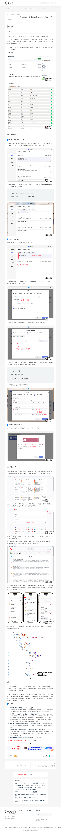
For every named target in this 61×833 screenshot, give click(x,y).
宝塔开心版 (15, 827)
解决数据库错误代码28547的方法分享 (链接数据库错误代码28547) (26, 729)
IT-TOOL (52, 827)
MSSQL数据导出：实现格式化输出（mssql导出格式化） (24, 708)
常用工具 (7, 827)
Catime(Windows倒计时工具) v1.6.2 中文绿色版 (27, 789)
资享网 (11, 9)
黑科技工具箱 (39, 827)
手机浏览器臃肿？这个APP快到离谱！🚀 (25, 798)
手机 (29, 585)
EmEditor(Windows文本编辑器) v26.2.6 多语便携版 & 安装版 (30, 785)
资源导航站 (25, 827)
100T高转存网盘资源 (32, 827)
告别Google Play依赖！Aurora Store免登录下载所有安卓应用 (30, 783)
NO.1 (11, 755)
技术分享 (15, 9)
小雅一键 (20, 827)
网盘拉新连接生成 (46, 827)
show (12, 26)
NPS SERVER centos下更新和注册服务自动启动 (17, 765)
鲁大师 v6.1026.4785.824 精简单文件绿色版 (26, 792)
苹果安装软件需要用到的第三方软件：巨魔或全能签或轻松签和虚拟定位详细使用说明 (43, 766)
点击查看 (35, 740)
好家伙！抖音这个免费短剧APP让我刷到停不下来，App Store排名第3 (30, 801)
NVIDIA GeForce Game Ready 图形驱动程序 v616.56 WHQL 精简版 (30, 795)
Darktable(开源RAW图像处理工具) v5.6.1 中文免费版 (28, 787)
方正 (10, 49)
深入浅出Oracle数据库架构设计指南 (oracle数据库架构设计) (24, 714)
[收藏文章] (46, 756)
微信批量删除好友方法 (15, 737)
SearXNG (56, 827)
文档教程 (11, 827)
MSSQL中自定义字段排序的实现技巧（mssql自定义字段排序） (25, 723)
